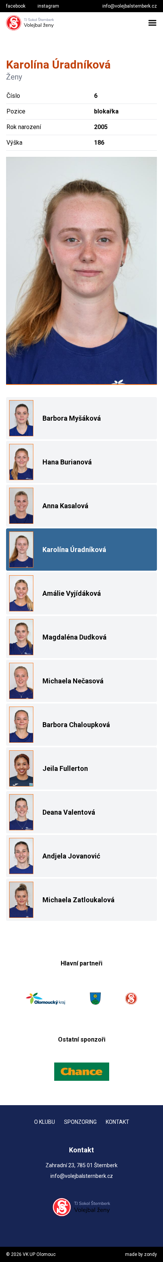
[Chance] (81, 1072)
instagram (48, 6)
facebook (15, 6)
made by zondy (141, 1254)
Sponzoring (80, 1122)
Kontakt (117, 1122)
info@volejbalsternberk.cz (129, 6)
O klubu (44, 1122)
